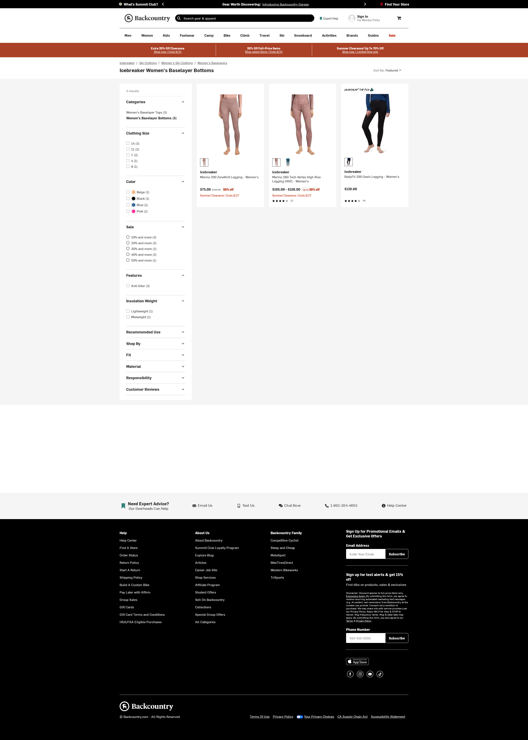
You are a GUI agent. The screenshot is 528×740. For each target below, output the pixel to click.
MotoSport (278, 555)
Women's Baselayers (212, 63)
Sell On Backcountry (210, 599)
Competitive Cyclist (284, 540)
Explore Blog (204, 555)
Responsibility (139, 377)
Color (131, 181)
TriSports (277, 577)
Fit (128, 354)
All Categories (205, 622)
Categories (135, 101)
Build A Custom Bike (134, 585)
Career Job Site (206, 570)
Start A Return (130, 570)
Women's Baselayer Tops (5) (146, 112)
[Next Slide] (365, 4)
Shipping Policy (131, 577)
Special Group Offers (210, 614)
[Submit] (178, 18)
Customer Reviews (142, 389)
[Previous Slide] (163, 4)
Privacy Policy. (364, 620)
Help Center (128, 540)
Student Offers (205, 592)
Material (133, 366)
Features (134, 275)
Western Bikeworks (284, 570)
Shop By (133, 343)
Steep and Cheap (283, 547)
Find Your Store (397, 4)
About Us (202, 533)
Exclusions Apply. (356, 596)
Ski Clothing (148, 63)
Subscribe (397, 554)
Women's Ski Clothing (177, 63)
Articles (200, 562)
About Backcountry (209, 540)
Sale (130, 226)
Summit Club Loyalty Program (217, 547)
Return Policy (129, 562)
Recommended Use (143, 331)
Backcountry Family (286, 533)
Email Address (357, 545)
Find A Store (129, 547)
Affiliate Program (207, 585)
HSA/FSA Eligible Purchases (141, 622)
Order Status (129, 555)
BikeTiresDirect (282, 562)
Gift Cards (127, 607)
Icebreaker (127, 63)
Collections (203, 607)
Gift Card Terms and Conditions (142, 614)
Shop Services (205, 577)
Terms (349, 620)
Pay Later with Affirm (135, 592)
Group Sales (128, 599)
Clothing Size (137, 133)
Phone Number (358, 629)
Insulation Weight (141, 300)
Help (123, 533)
